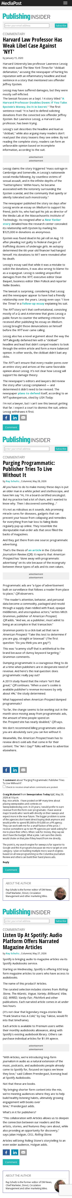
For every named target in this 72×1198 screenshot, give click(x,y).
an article (34, 550)
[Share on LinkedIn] (14, 418)
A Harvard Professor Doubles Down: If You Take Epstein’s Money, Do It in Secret (35, 102)
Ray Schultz (12, 481)
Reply (6, 862)
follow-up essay (33, 303)
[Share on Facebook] (6, 418)
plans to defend (29, 393)
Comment (11, 427)
